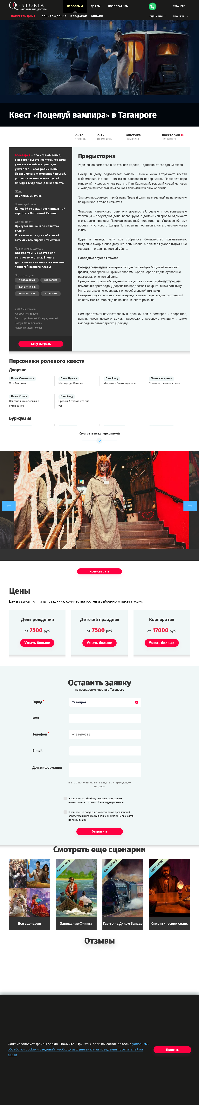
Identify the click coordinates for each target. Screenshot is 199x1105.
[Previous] (9, 506)
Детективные (27, 287)
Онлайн (97, 16)
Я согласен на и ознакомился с (96, 801)
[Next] (190, 506)
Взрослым (50, 280)
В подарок (78, 16)
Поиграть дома (23, 16)
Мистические (27, 294)
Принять (172, 1049)
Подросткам (27, 280)
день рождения (53, 16)
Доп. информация (47, 767)
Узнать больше (29, 894)
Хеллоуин (51, 294)
